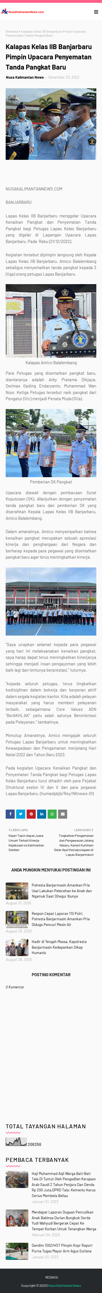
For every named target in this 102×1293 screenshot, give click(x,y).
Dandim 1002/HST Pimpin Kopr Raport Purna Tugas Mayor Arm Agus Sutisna (62, 1248)
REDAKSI (51, 1277)
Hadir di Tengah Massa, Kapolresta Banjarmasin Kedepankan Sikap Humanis (59, 947)
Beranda (12, 31)
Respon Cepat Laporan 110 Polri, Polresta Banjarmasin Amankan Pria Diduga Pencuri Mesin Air (61, 919)
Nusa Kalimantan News (25, 77)
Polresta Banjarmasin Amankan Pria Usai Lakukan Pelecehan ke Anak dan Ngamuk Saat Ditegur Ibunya (62, 890)
